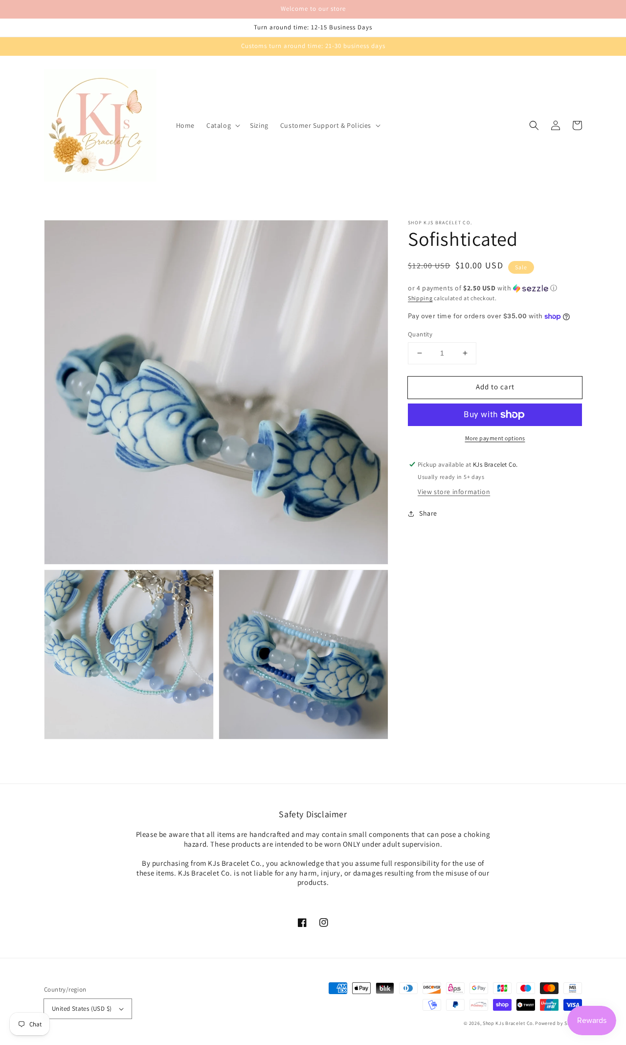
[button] (222, 125)
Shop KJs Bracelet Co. (508, 1023)
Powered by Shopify (558, 1023)
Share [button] (428, 513)
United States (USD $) (82, 1008)
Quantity (420, 334)
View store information (454, 492)
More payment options (495, 438)
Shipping (420, 298)
